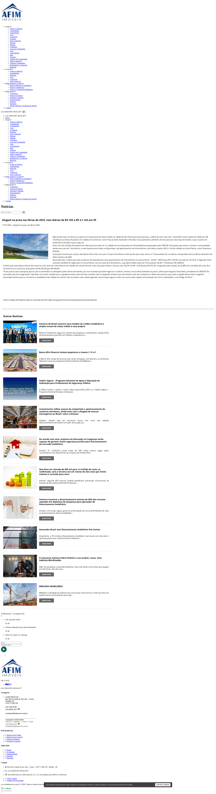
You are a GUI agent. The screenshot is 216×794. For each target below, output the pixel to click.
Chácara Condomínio (17, 63)
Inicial (8, 750)
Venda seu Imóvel (16, 96)
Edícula (12, 45)
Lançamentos (14, 53)
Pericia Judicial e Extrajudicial (20, 85)
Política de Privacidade (15, 780)
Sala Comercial (15, 41)
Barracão (13, 67)
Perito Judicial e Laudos (14, 83)
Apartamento (14, 31)
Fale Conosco (11, 778)
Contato (8, 108)
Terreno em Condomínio (18, 59)
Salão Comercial (16, 61)
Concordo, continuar (162, 785)
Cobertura (13, 47)
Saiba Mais (46, 340)
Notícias (13, 102)
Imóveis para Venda (13, 735)
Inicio (7, 118)
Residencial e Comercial (18, 65)
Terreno (12, 43)
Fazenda (13, 39)
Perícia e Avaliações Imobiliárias (21, 90)
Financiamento (15, 100)
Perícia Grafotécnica (17, 87)
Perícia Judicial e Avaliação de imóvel (23, 106)
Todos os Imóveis (16, 29)
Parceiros (13, 104)
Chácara (13, 57)
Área (11, 51)
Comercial (13, 37)
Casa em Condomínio (17, 49)
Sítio (11, 55)
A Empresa (14, 94)
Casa (11, 35)
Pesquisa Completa (16, 98)
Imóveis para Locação (14, 737)
